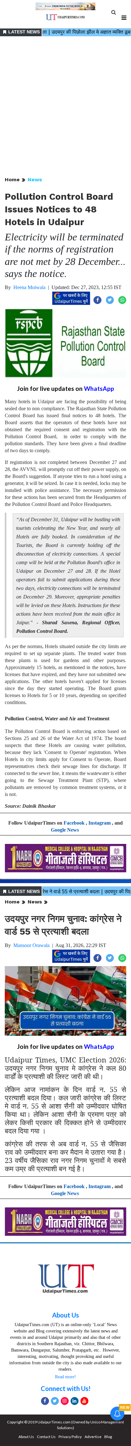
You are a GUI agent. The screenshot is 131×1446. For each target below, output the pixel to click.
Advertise (93, 1436)
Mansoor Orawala (31, 945)
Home (12, 179)
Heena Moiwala (29, 287)
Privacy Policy (70, 1436)
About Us (65, 1315)
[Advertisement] (65, 106)
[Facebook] (45, 1401)
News (35, 179)
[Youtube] (84, 1401)
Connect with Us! (66, 1388)
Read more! (65, 1376)
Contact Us (46, 1436)
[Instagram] (65, 1401)
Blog (108, 1436)
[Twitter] (55, 1401)
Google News (65, 830)
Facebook (74, 823)
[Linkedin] (75, 1401)
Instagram (99, 823)
